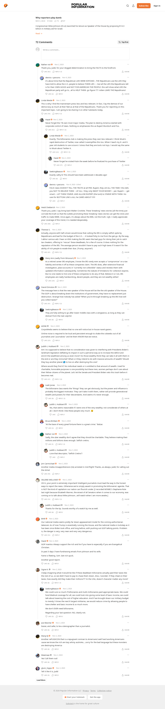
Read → (39, 33)
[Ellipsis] (128, 64)
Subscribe (143, 5)
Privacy (86, 690)
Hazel (47, 119)
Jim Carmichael (48, 463)
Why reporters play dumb (48, 17)
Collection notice (104, 690)
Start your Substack (76, 697)
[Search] (127, 5)
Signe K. (44, 569)
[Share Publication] (133, 5)
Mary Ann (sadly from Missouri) (59, 258)
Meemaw (45, 655)
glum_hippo (46, 668)
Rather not (46, 64)
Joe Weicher (46, 622)
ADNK (44, 326)
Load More (41, 680)
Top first (125, 42)
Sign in (157, 5)
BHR (43, 518)
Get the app (95, 697)
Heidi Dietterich (48, 207)
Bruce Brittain (51, 421)
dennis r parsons (52, 77)
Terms (93, 690)
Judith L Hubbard (48, 346)
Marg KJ (44, 635)
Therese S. (45, 229)
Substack (70, 703)
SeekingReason (56, 171)
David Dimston (48, 287)
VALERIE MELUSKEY (50, 479)
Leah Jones (50, 385)
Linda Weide (46, 100)
